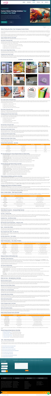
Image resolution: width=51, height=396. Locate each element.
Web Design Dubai (26, 382)
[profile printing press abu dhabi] (31, 93)
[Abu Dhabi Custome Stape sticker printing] (31, 81)
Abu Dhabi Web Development (16, 382)
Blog (42, 2)
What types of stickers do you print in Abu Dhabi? (8, 347)
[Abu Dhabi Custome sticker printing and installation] (6, 68)
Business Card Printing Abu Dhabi (7, 334)
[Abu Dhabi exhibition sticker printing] (19, 81)
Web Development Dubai (27, 383)
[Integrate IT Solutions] (5, 2)
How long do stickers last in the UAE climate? (7, 356)
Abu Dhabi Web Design (15, 381)
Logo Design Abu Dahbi (15, 383)
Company (24, 2)
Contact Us (46, 2)
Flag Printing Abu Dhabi (6, 333)
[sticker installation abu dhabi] (44, 93)
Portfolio (38, 2)
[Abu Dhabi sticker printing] (19, 93)
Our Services (29, 2)
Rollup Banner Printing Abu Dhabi (7, 332)
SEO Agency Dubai (26, 381)
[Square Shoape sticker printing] (6, 93)
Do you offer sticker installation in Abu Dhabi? (7, 353)
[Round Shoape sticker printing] (44, 81)
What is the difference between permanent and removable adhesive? (10, 350)
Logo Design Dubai (26, 388)
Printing (34, 2)
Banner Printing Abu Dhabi (6, 331)
